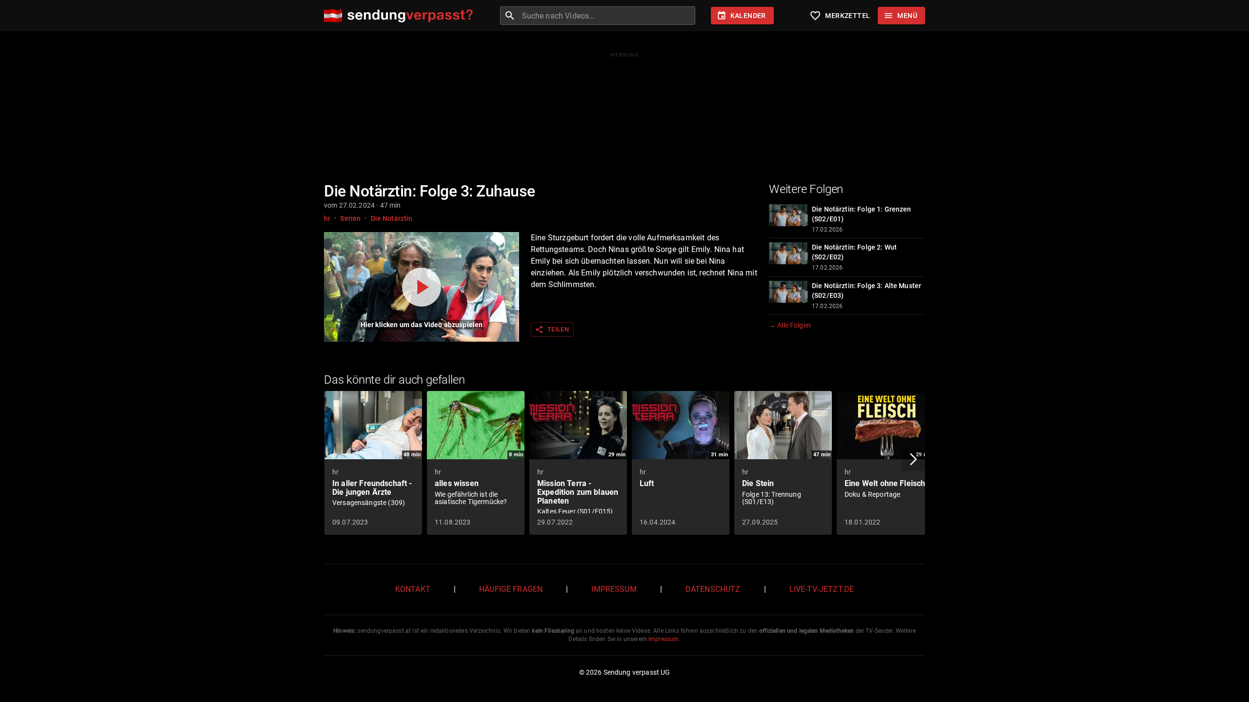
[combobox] (607, 15)
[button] (913, 459)
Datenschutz (713, 589)
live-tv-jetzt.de (821, 589)
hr (327, 218)
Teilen (552, 329)
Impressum (613, 589)
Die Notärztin (392, 218)
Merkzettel (839, 15)
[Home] (401, 15)
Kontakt (412, 589)
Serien (350, 218)
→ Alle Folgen (790, 325)
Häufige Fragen (511, 589)
